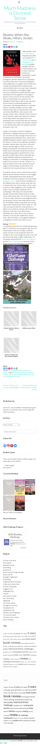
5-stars (31, 633)
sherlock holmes (8, 664)
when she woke (16, 376)
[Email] (17, 47)
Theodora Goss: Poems (11, 617)
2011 (20, 636)
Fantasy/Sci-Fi (27, 371)
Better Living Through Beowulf (13, 572)
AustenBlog (7, 568)
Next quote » (7, 468)
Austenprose (7, 570)
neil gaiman (33, 655)
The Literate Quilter (9, 615)
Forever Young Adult (10, 586)
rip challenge (23, 715)
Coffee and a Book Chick (11, 584)
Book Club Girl (8, 575)
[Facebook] (7, 47)
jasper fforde (33, 652)
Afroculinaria (7, 563)
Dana (21, 42)
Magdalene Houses (9, 181)
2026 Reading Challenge (15, 535)
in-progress (16, 705)
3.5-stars (10, 634)
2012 (23, 636)
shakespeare (16, 662)
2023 (11, 639)
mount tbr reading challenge (19, 374)
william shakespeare (30, 664)
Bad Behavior (4, 741)
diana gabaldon (18, 646)
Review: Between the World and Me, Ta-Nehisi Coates (28, 387)
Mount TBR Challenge (16, 241)
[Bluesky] (4, 47)
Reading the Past (8, 610)
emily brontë (28, 646)
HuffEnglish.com (8, 591)
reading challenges (14, 659)
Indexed (5, 594)
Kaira (25, 736)
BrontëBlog (7, 579)
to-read (15, 664)
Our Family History (9, 603)
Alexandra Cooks (8, 565)
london (20, 655)
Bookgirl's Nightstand (10, 577)
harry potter (8, 702)
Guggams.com (8, 589)
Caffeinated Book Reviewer (12, 582)
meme (26, 654)
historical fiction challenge (20, 648)
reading (6, 659)
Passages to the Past (10, 605)
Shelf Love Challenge (28, 239)
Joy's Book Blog (8, 598)
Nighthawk (6, 601)
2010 (15, 636)
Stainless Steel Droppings (11, 613)
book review (24, 372)
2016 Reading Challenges (15, 371)
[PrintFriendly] (14, 47)
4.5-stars (24, 633)
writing (5, 667)
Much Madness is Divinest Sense (20, 13)
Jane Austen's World (9, 596)
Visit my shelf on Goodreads (12, 512)
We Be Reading (8, 620)
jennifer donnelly (8, 655)
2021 (8, 639)
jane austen (23, 652)
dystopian (30, 372)
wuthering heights (13, 666)
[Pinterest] (9, 47)
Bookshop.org (28, 408)
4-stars (18, 372)
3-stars (5, 634)
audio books (30, 639)
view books (23, 547)
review (25, 64)
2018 (4, 639)
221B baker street (8, 636)
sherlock (33, 662)
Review (5, 372)
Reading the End (8, 608)
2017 (34, 636)
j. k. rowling (13, 652)
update (20, 664)
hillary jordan (7, 374)
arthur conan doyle (19, 639)
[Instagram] (12, 47)
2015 (27, 636)
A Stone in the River (9, 560)
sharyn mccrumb (25, 662)
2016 (14, 372)
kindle (15, 655)
